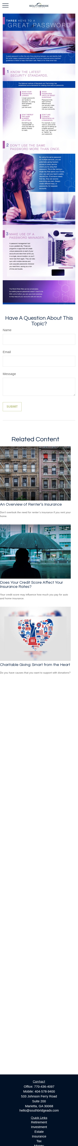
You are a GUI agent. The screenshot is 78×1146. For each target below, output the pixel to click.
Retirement (39, 1122)
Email (7, 352)
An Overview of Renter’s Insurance (31, 504)
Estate (39, 1132)
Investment (39, 1127)
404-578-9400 (45, 1091)
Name (7, 330)
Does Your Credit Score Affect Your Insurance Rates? (31, 584)
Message (9, 374)
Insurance (39, 1136)
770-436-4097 (44, 1086)
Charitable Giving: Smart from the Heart (35, 665)
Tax (39, 1141)
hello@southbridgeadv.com (39, 1110)
